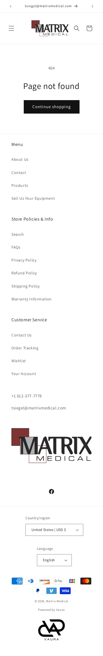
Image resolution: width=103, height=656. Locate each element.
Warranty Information (31, 299)
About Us (20, 159)
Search (17, 234)
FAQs (15, 247)
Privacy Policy (23, 260)
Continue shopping (51, 106)
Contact (18, 172)
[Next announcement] (92, 6)
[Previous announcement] (10, 6)
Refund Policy (24, 273)
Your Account (23, 373)
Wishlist (18, 360)
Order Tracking (24, 347)
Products (19, 185)
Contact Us (21, 335)
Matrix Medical (57, 601)
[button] (11, 28)
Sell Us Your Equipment (33, 198)
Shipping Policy (25, 286)
